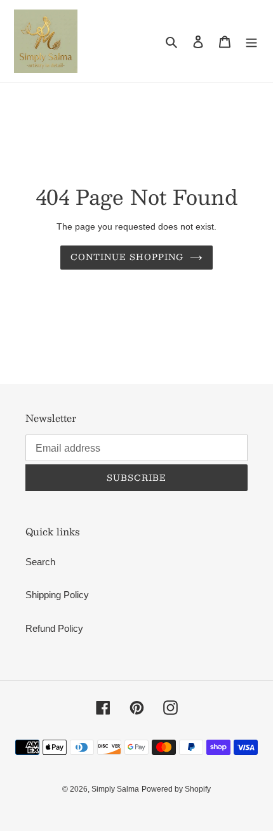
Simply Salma (115, 789)
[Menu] (251, 41)
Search (40, 561)
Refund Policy (54, 628)
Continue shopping (127, 257)
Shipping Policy (57, 594)
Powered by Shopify (176, 789)
